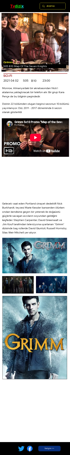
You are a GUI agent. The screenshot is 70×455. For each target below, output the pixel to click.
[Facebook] (30, 448)
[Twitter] (21, 448)
